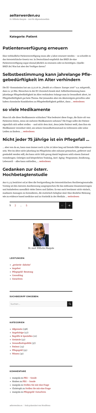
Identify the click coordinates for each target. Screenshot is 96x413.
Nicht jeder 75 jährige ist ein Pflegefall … (46, 139)
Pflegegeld (17, 350)
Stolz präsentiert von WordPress (37, 405)
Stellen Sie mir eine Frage (36, 385)
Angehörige (18, 332)
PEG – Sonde (30, 378)
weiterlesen (79, 101)
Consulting (17, 275)
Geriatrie (16, 339)
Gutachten (17, 279)
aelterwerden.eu (25, 15)
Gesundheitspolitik (21, 343)
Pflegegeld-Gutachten (35, 392)
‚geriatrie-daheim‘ (21, 264)
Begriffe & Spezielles (22, 336)
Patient (15, 346)
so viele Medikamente (26, 109)
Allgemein (17, 329)
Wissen (15, 353)
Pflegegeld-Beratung (22, 272)
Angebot (16, 268)
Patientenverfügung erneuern (35, 47)
